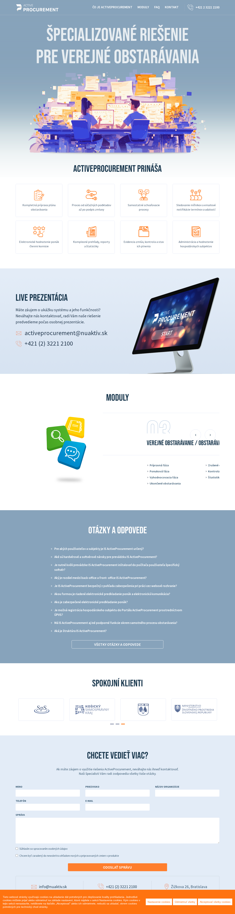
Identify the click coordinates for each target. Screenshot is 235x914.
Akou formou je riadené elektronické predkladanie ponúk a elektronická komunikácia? (112, 594)
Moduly (143, 7)
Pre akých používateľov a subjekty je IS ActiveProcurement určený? (99, 549)
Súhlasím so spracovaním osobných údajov (43, 848)
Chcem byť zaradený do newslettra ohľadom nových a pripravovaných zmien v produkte (69, 855)
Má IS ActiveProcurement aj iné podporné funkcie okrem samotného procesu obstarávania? (115, 623)
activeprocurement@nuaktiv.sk (66, 333)
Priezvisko (92, 786)
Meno (19, 786)
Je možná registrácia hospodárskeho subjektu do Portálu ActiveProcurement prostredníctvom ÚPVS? (118, 612)
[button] (195, 434)
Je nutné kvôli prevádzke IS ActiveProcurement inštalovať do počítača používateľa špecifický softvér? (116, 567)
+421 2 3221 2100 (207, 7)
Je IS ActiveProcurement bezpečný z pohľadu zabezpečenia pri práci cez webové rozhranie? (115, 586)
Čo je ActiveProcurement (112, 7)
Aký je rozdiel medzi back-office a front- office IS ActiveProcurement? (100, 578)
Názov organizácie (167, 786)
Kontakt (172, 7)
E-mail (89, 800)
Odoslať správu (117, 867)
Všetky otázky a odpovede (117, 644)
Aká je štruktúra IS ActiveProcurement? (80, 631)
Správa (20, 814)
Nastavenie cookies (159, 901)
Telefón (21, 800)
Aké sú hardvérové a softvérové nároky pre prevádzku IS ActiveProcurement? (105, 557)
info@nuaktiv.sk (53, 886)
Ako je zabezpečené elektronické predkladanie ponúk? (91, 602)
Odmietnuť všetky (185, 901)
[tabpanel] (194, 711)
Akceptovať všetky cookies (215, 901)
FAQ (157, 7)
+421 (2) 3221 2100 (49, 343)
